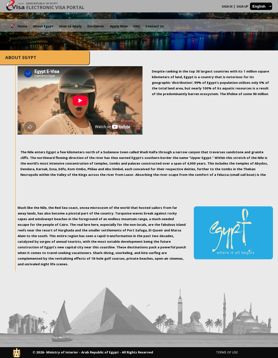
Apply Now (119, 26)
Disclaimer (95, 26)
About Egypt (43, 26)
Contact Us (155, 26)
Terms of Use (227, 352)
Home (22, 26)
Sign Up (243, 6)
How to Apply (70, 26)
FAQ (136, 26)
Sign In (227, 6)
